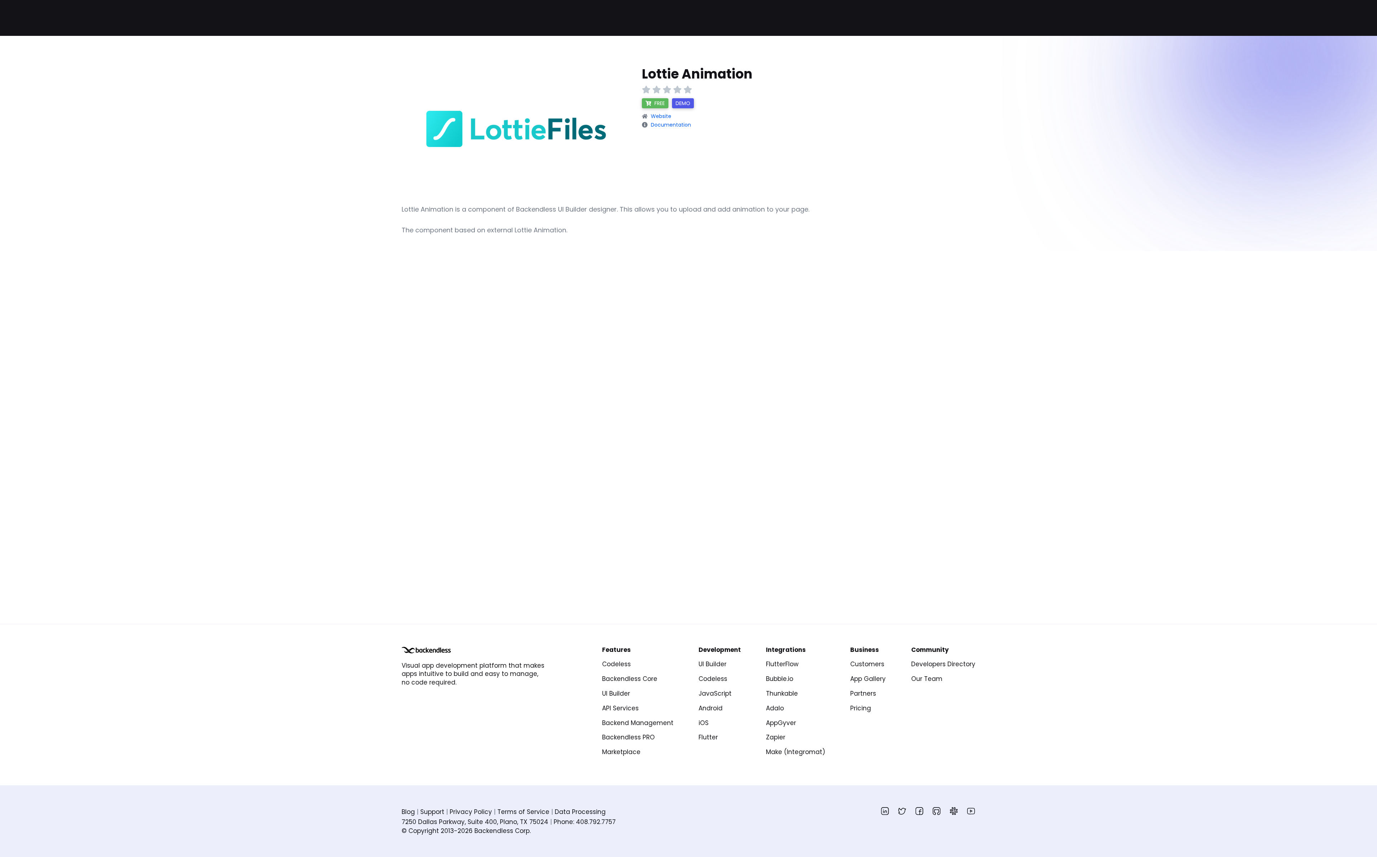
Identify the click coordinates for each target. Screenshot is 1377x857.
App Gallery (868, 678)
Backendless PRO (628, 737)
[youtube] (971, 811)
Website (661, 116)
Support (432, 812)
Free (659, 103)
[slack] (954, 811)
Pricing (860, 708)
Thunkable (782, 693)
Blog (408, 812)
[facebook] (919, 811)
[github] (936, 811)
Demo (683, 103)
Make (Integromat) (795, 752)
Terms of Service (523, 812)
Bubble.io (779, 678)
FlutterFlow (782, 664)
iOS (704, 723)
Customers (867, 664)
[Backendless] (426, 650)
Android (711, 708)
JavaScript (715, 693)
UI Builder (616, 693)
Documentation (671, 124)
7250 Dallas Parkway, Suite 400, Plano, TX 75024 (475, 822)
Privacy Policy (471, 812)
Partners (863, 693)
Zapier (775, 737)
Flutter (708, 737)
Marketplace (621, 752)
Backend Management (637, 723)
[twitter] (902, 811)
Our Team (926, 678)
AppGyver (781, 723)
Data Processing (580, 812)
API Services (620, 708)
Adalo (775, 708)
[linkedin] (885, 811)
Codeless (616, 664)
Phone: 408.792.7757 (585, 822)
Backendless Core (629, 678)
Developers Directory (943, 664)
